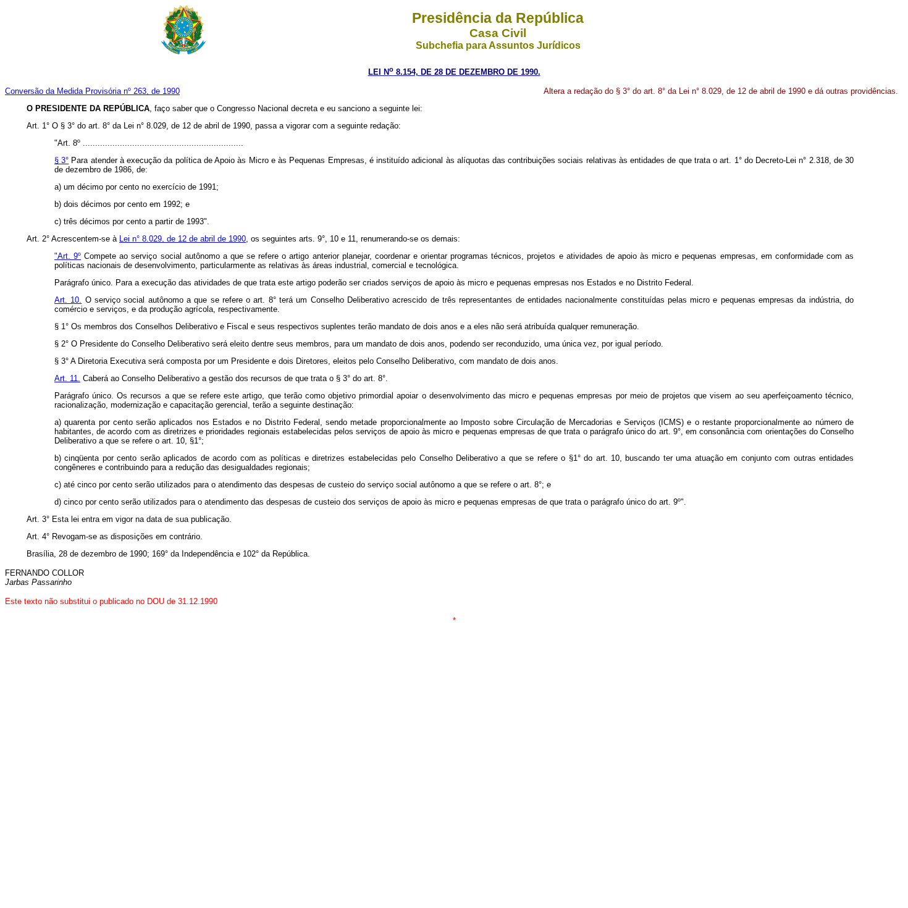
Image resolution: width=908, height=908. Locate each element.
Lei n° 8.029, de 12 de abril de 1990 (182, 238)
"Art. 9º (67, 256)
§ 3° (61, 160)
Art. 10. (68, 300)
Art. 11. (67, 378)
